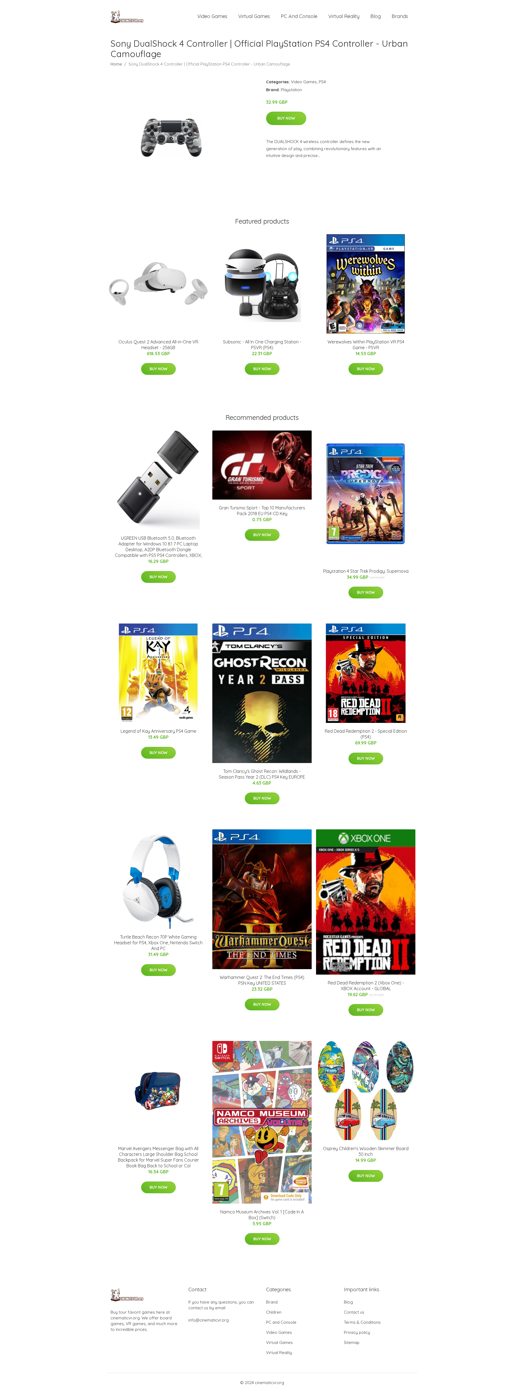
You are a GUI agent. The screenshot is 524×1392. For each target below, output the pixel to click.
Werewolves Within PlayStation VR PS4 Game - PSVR (365, 344)
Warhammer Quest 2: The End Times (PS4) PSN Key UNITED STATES (262, 980)
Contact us (354, 1312)
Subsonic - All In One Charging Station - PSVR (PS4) (262, 344)
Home (116, 64)
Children (273, 1312)
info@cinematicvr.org (208, 1320)
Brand (272, 1302)
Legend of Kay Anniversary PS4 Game (158, 731)
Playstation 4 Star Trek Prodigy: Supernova (366, 571)
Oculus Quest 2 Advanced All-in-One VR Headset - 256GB (158, 344)
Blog (375, 16)
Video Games (212, 16)
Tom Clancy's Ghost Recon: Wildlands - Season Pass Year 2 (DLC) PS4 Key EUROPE (262, 774)
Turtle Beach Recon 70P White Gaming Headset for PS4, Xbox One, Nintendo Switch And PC (158, 942)
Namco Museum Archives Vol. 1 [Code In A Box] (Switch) (262, 1214)
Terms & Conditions (362, 1322)
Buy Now (286, 118)
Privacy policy (357, 1332)
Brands (400, 16)
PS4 (322, 81)
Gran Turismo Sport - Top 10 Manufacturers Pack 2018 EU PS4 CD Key (262, 510)
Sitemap (351, 1342)
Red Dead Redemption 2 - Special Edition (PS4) (366, 734)
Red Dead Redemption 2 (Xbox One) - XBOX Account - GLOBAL (366, 985)
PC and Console (299, 16)
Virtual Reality (343, 16)
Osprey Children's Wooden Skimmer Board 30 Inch (366, 1151)
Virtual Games (254, 16)
